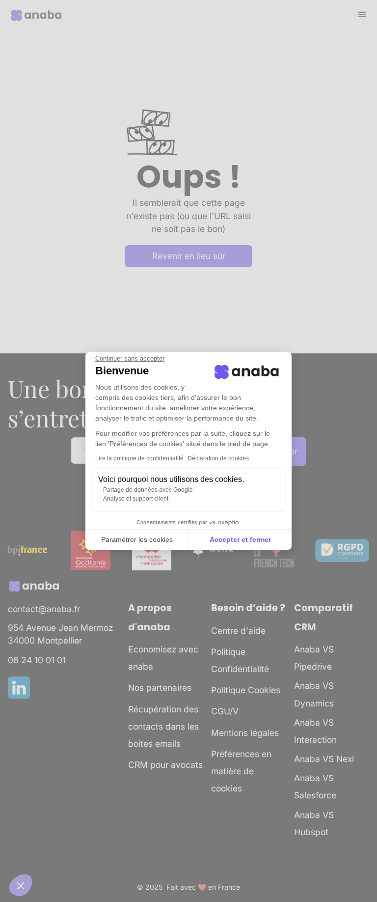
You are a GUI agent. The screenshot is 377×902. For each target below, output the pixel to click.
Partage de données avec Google (148, 489)
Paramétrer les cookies (137, 539)
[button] (20, 885)
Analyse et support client (135, 498)
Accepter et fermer (240, 539)
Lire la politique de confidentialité (139, 458)
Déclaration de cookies (218, 458)
